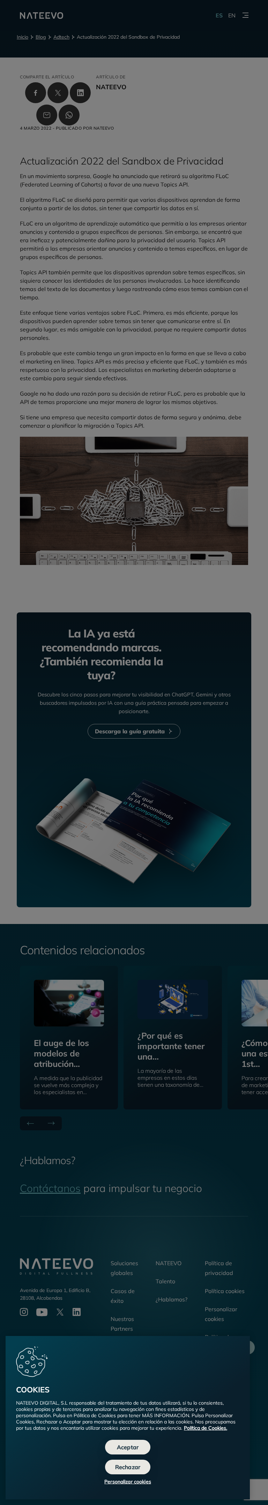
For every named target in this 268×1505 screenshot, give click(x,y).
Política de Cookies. (205, 1428)
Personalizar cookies (127, 1482)
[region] (128, 1417)
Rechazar (127, 1467)
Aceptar (128, 1447)
